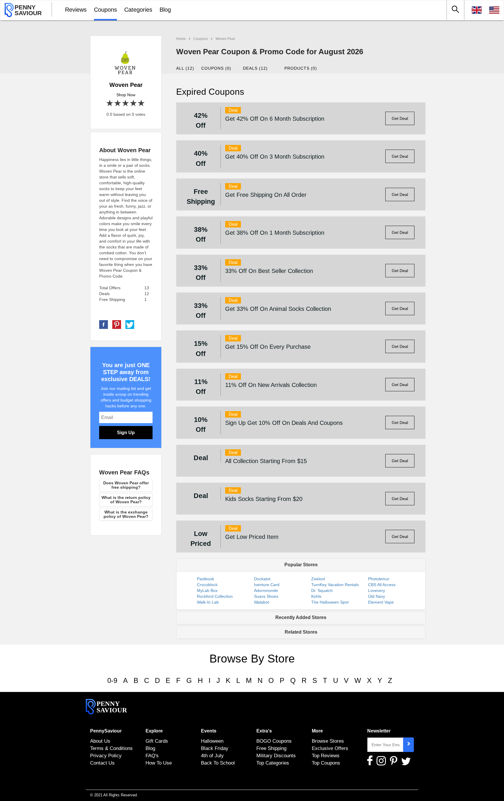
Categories (138, 9)
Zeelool (318, 578)
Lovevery (376, 590)
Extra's (264, 730)
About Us (100, 741)
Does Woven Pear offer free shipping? (126, 485)
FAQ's (152, 755)
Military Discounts (276, 755)
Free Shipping (271, 748)
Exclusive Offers (330, 748)
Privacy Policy (106, 755)
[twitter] (129, 324)
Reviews (76, 9)
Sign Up (126, 432)
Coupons (105, 9)
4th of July (212, 755)
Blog (165, 9)
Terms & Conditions (111, 748)
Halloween (212, 741)
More (317, 730)
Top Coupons (326, 763)
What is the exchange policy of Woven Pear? (126, 514)
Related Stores (301, 632)
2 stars (118, 103)
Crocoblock (207, 584)
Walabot (261, 602)
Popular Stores (301, 564)
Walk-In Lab (208, 602)
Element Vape (381, 602)
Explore (154, 730)
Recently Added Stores (300, 617)
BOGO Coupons (274, 741)
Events (208, 730)
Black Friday (214, 748)
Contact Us (102, 763)
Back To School (218, 763)
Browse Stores (328, 741)
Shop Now (125, 94)
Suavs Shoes (266, 596)
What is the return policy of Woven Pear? (126, 499)
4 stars (134, 103)
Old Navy (376, 596)
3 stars (126, 103)
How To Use (159, 763)
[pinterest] (116, 324)
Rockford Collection (215, 596)
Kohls (316, 596)
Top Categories (272, 763)
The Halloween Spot (330, 602)
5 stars (142, 103)
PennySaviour (106, 730)
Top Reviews (326, 755)
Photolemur (378, 578)
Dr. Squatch (322, 590)
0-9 (112, 680)
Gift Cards (157, 741)
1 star (110, 103)
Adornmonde (266, 590)
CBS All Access (382, 584)
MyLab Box (207, 590)
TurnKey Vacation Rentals (335, 584)
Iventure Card (266, 584)
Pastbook (205, 578)
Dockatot (262, 578)
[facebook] (103, 324)
